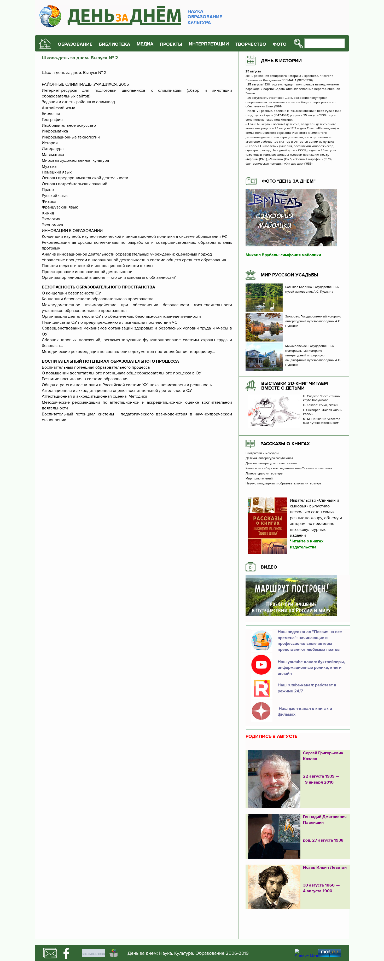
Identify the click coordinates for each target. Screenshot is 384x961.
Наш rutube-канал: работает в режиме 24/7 (307, 687)
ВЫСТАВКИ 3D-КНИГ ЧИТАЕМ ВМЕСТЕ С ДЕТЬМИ (294, 385)
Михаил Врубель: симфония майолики (283, 255)
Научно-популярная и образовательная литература (283, 483)
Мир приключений (259, 479)
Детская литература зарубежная (269, 458)
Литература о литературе (264, 474)
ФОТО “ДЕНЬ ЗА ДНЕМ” (289, 181)
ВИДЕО (269, 567)
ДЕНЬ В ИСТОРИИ (281, 60)
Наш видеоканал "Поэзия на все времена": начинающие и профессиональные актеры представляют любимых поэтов (310, 640)
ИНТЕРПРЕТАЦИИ (209, 44)
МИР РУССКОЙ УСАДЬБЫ (289, 275)
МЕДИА (145, 44)
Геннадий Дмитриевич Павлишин (325, 819)
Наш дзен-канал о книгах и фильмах (305, 711)
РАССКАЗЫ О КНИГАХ (285, 443)
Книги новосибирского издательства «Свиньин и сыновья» (289, 468)
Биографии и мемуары (262, 453)
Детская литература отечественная (272, 463)
